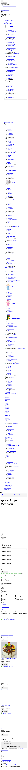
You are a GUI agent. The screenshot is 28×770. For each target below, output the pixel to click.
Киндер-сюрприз (11, 236)
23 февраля (7, 22)
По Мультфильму (16, 318)
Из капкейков (10, 35)
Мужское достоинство (12, 219)
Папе (8, 146)
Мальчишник (10, 216)
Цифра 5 (9, 371)
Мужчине (12, 138)
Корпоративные (8, 438)
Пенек (8, 149)
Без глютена (7, 464)
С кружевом (10, 91)
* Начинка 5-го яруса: (6, 563)
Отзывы (4, 609)
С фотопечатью (10, 34)
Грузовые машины (11, 170)
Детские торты (7, 268)
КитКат (8, 237)
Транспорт (13, 166)
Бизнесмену (10, 247)
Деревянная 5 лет (11, 48)
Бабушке (9, 155)
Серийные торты (7, 394)
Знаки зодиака (10, 477)
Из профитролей (11, 37)
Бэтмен (9, 338)
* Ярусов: (3, 544)
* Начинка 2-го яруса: (6, 551)
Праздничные (15, 423)
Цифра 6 (9, 373)
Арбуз (8, 230)
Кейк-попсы (7, 415)
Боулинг (9, 205)
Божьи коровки (10, 190)
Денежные (9, 474)
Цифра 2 (9, 367)
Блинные (7, 401)
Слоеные (7, 404)
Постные (7, 408)
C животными (8, 455)
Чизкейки (7, 409)
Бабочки (9, 189)
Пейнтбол (9, 148)
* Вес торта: (4, 539)
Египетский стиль (11, 263)
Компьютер (10, 381)
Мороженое (7, 397)
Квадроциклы (10, 173)
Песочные (7, 407)
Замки (8, 264)
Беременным (8, 486)
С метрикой (7, 392)
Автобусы (9, 174)
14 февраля (10, 133)
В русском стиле (11, 61)
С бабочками (10, 85)
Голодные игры (10, 344)
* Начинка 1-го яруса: (6, 547)
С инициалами (10, 89)
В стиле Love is (10, 63)
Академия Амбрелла (12, 337)
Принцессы (10, 311)
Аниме (8, 330)
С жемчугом (10, 87)
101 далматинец (11, 323)
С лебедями (10, 72)
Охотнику (9, 145)
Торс (8, 222)
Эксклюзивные (10, 32)
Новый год (9, 131)
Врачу (8, 251)
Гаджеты (12, 377)
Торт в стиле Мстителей (6, 681)
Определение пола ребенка (13, 280)
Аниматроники (10, 329)
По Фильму (13, 334)
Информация (4, 751)
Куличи (5, 490)
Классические (10, 28)
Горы (8, 259)
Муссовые (7, 405)
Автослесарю (10, 243)
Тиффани (9, 475)
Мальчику (14, 286)
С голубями (10, 74)
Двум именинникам (9, 267)
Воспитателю (10, 249)
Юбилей (9, 129)
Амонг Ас (9, 353)
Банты (8, 156)
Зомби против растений (12, 359)
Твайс (8, 314)
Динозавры (9, 193)
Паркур (9, 296)
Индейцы (9, 295)
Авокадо (9, 229)
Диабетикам (7, 483)
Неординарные (10, 30)
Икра (8, 233)
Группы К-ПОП (10, 260)
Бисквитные (7, 399)
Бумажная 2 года (11, 44)
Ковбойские (10, 142)
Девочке (13, 303)
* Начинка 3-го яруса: (6, 555)
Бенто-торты (6, 17)
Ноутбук (9, 382)
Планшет (9, 384)
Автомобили (10, 168)
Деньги (9, 262)
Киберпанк (9, 360)
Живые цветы (10, 97)
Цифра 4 (9, 370)
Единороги (9, 196)
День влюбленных (9, 20)
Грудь (8, 223)
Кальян (9, 141)
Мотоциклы (10, 171)
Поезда (9, 175)
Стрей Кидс (10, 312)
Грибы (8, 232)
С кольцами (10, 90)
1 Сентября (10, 281)
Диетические (6, 479)
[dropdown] (2, 1)
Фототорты (6, 489)
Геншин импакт (10, 356)
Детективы (9, 293)
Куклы (8, 310)
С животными (10, 76)
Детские (11, 440)
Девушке (9, 163)
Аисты (8, 188)
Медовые (7, 411)
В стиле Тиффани (11, 56)
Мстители (21, 494)
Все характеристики (5, 594)
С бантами (9, 86)
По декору (13, 81)
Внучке (9, 160)
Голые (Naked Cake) (12, 31)
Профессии (13, 240)
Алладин (9, 327)
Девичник (9, 218)
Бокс (8, 204)
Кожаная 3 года (10, 45)
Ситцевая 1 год (10, 42)
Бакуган (9, 331)
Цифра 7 (9, 374)
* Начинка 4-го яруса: (6, 559)
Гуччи (8, 162)
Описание (4, 604)
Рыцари (9, 299)
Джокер (9, 345)
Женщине (13, 152)
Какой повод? (15, 125)
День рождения (10, 127)
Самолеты (9, 177)
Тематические (15, 53)
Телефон (9, 385)
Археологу (9, 244)
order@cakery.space (6, 761)
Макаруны (7, 418)
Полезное (3, 756)
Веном (8, 340)
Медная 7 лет (10, 50)
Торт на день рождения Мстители (8, 658)
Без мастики (10, 83)
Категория (3, 754)
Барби (8, 308)
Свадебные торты (8, 23)
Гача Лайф (9, 355)
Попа (8, 221)
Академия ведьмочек (12, 326)
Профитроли (7, 416)
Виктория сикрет (11, 159)
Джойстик (9, 388)
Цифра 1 (9, 366)
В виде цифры (16, 363)
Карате (9, 209)
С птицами (9, 78)
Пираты (9, 297)
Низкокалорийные (9, 485)
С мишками (10, 71)
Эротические (15, 212)
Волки (8, 192)
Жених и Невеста (11, 70)
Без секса (9, 215)
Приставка (9, 386)
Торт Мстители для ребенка (7, 635)
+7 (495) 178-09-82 (5, 10)
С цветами (13, 94)
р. (4, 2)
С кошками (9, 75)
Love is (9, 256)
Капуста (9, 234)
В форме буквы (8, 390)
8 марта (9, 135)
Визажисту (9, 248)
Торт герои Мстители (5, 705)
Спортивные (14, 199)
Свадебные (7, 437)
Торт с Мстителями (5, 728)
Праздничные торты (8, 122)
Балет (8, 201)
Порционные (6, 412)
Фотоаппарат (10, 379)
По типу (11, 26)
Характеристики (5, 607)
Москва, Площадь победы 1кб (9, 764)
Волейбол (9, 207)
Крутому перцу (10, 144)
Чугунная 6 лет (10, 49)
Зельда (9, 357)
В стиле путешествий (12, 64)
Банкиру (9, 245)
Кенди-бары (7, 419)
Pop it (8, 258)
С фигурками (15, 67)
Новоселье (9, 130)
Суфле (6, 403)
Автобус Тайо (10, 325)
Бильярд (9, 203)
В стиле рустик (10, 59)
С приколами (10, 471)
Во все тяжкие (10, 342)
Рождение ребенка (11, 277)
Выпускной (9, 282)
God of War (9, 352)
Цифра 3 (9, 368)
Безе (6, 400)
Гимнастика (10, 208)
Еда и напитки (15, 226)
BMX (8, 292)
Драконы (9, 194)
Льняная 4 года (10, 46)
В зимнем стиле (11, 60)
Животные (14, 182)
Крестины (9, 275)
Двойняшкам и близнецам (10, 393)
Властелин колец (11, 341)
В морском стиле (11, 57)
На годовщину (15, 39)
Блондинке (9, 158)
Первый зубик (10, 278)
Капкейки (6, 420)
